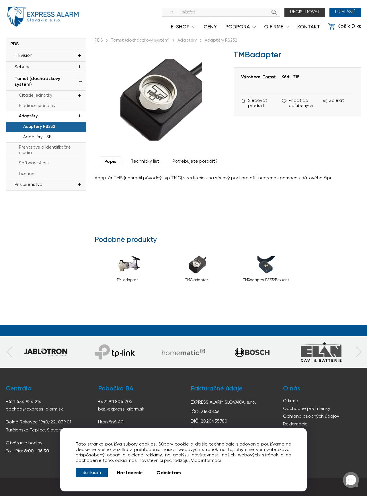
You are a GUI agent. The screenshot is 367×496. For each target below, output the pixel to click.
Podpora (237, 27)
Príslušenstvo (28, 184)
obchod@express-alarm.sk (34, 409)
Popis (110, 162)
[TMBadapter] (161, 99)
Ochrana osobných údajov (311, 416)
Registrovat (305, 12)
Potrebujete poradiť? (195, 161)
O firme (290, 401)
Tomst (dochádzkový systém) (37, 82)
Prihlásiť (345, 12)
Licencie (27, 174)
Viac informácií (206, 460)
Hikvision (23, 55)
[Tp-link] (45, 352)
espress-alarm (43, 17)
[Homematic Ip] (183, 352)
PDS (14, 44)
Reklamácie (295, 424)
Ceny (210, 27)
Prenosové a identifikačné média (45, 150)
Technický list (145, 161)
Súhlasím (92, 472)
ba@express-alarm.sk (121, 409)
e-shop (180, 27)
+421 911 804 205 (115, 402)
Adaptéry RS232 (39, 127)
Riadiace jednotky (37, 106)
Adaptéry (28, 116)
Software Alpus (34, 163)
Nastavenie (130, 473)
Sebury (22, 67)
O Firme (273, 27)
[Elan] (321, 352)
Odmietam (169, 473)
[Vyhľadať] (171, 12)
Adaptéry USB (37, 137)
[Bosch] (252, 352)
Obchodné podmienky (306, 408)
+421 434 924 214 (24, 402)
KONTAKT (308, 27)
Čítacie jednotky (35, 96)
